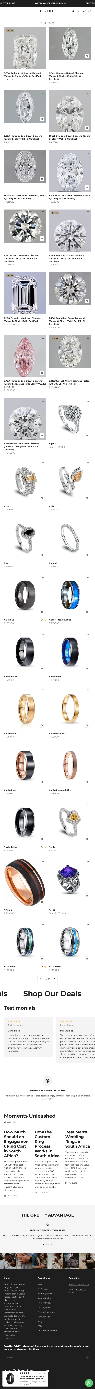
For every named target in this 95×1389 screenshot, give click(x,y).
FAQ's (40, 1326)
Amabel (53, 563)
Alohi (51, 506)
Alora (6, 563)
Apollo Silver (10, 847)
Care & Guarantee (46, 1312)
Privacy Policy (44, 1303)
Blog (40, 1321)
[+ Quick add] (87, 56)
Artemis (8, 910)
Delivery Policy (45, 1307)
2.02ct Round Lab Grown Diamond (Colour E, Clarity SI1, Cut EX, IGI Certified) (66, 258)
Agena (52, 443)
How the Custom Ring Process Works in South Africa (47, 1144)
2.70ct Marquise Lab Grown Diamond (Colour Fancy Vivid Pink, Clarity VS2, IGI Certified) (25, 384)
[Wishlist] (84, 11)
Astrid (52, 910)
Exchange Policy (46, 1293)
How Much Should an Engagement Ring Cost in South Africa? (16, 1144)
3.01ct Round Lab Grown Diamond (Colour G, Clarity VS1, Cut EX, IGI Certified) (21, 446)
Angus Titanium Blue (60, 620)
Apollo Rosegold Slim (60, 790)
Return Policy (44, 1298)
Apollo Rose (10, 790)
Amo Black (9, 620)
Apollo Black (10, 676)
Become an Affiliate (47, 1331)
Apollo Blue (55, 676)
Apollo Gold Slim (57, 733)
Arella (52, 847)
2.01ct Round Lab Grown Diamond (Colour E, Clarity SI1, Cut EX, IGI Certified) (21, 258)
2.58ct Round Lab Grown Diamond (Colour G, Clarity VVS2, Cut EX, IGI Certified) (67, 321)
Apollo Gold (10, 733)
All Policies (43, 1289)
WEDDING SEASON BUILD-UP (38, 3)
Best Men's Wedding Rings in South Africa (77, 1139)
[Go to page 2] (54, 979)
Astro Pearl (55, 967)
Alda (6, 506)
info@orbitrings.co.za (79, 1284)
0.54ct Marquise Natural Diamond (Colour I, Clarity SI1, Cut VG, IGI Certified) (66, 76)
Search (41, 1284)
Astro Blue (9, 967)
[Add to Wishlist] (43, 30)
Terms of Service (46, 1317)
